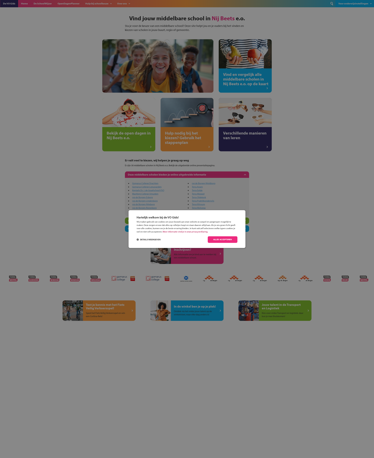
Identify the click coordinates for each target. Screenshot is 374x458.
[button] (149, 239)
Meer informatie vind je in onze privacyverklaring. (185, 231)
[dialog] (187, 229)
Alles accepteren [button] (222, 239)
